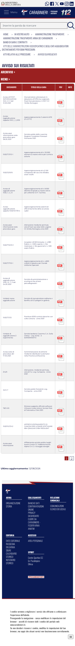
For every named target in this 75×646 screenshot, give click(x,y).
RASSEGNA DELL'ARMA (10, 545)
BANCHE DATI (33, 503)
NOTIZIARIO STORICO (10, 561)
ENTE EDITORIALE (13, 540)
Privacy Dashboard (20, 636)
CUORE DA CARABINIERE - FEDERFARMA (34, 522)
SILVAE (8, 550)
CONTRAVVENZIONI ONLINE (36, 508)
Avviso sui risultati (47, 54)
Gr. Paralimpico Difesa (34, 562)
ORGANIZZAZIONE (13, 503)
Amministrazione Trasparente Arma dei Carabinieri (28, 38)
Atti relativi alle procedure (17, 54)
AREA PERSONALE (35, 540)
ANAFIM (31, 528)
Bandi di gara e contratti (15, 42)
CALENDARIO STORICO (11, 555)
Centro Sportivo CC (35, 557)
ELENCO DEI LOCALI (58, 509)
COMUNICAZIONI (57, 506)
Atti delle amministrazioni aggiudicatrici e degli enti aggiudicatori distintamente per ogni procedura (35, 47)
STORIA (9, 506)
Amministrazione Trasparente (49, 34)
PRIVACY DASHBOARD (33, 514)
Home (5, 34)
